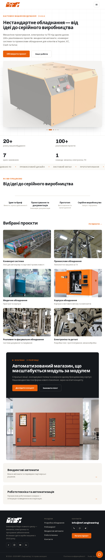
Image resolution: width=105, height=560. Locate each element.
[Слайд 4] (55, 129)
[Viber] (74, 528)
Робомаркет (49, 527)
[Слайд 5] (58, 129)
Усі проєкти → (95, 224)
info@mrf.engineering (85, 522)
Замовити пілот (50, 388)
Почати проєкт (81, 536)
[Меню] (96, 4)
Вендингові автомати (53, 531)
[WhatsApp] (79, 528)
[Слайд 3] (52, 129)
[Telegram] (85, 528)
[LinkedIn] (26, 545)
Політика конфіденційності (74, 556)
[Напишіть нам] (99, 554)
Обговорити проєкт (16, 54)
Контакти (48, 539)
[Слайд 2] (49, 129)
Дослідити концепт (25, 388)
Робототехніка (51, 535)
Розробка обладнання (54, 523)
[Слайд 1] (47, 129)
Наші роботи (41, 54)
